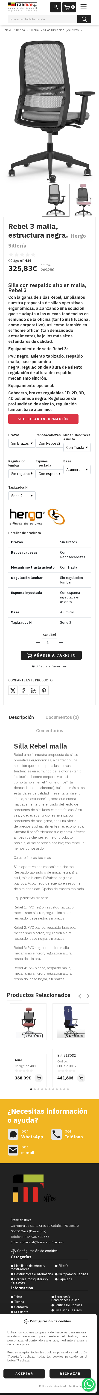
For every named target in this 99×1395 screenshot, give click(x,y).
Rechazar (70, 1374)
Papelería (65, 1279)
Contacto (21, 1307)
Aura (18, 1060)
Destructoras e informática (33, 1274)
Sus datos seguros (68, 1310)
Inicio (7, 30)
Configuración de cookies (37, 1251)
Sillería (34, 30)
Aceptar (24, 1374)
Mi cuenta (21, 1312)
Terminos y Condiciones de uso (65, 1298)
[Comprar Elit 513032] (81, 1078)
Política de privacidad (52, 1386)
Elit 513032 (66, 1055)
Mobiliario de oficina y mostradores (28, 1267)
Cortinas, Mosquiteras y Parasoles (29, 1280)
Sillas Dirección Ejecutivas (61, 30)
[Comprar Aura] (39, 1078)
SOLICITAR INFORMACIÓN (43, 419)
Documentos (62, 717)
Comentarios (49, 730)
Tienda (20, 30)
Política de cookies (80, 1386)
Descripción (21, 717)
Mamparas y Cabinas (73, 1274)
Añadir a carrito (55, 655)
